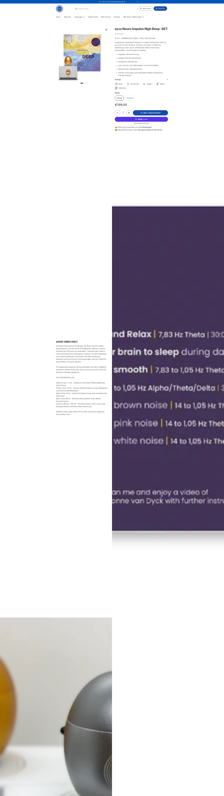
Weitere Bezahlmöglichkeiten (141, 123)
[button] (160, 8)
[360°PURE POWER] (59, 8)
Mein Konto (147, 8)
